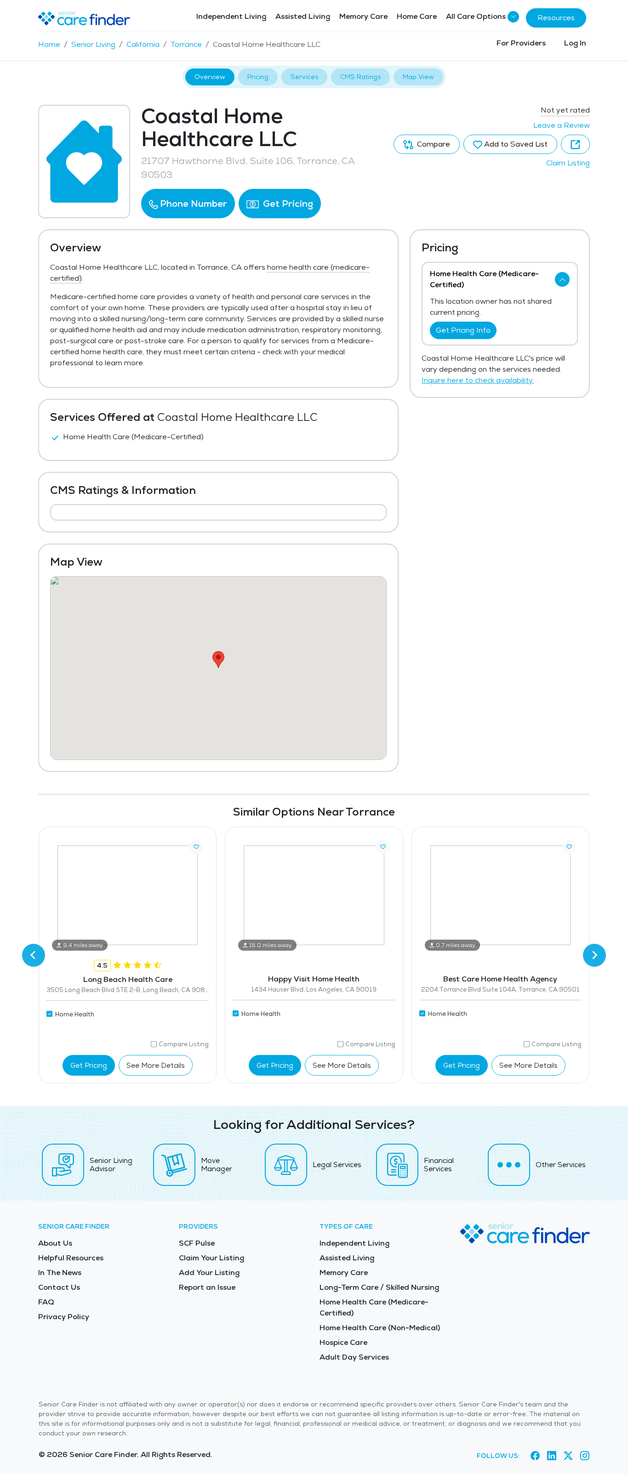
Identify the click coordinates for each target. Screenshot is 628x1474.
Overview (209, 77)
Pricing (257, 77)
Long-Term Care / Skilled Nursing (379, 1287)
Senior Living (93, 44)
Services (304, 77)
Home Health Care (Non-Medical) (380, 1327)
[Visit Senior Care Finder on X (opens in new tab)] (568, 1456)
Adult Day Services (354, 1357)
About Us (55, 1243)
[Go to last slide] (33, 955)
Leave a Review (561, 125)
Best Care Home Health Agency (500, 979)
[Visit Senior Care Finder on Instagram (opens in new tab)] (584, 1456)
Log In (575, 43)
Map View (418, 77)
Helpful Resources (70, 1258)
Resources (556, 18)
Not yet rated (565, 110)
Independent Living (231, 16)
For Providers (521, 43)
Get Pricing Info (463, 330)
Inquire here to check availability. (478, 380)
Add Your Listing (209, 1272)
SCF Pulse (197, 1243)
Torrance (186, 44)
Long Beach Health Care (127, 979)
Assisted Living (302, 16)
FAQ (46, 1302)
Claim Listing (568, 163)
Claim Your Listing (211, 1258)
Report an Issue (207, 1287)
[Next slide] (594, 955)
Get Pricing (287, 204)
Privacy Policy (63, 1316)
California (143, 44)
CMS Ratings (360, 77)
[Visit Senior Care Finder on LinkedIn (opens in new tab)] (551, 1456)
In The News (59, 1272)
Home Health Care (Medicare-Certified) (374, 1307)
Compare (432, 144)
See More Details (155, 1065)
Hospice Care (343, 1342)
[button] (188, 203)
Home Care (417, 16)
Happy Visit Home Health (314, 979)
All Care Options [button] (476, 16)
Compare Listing (184, 1044)
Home (49, 44)
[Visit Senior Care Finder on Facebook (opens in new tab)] (535, 1456)
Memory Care (363, 16)
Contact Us (59, 1287)
